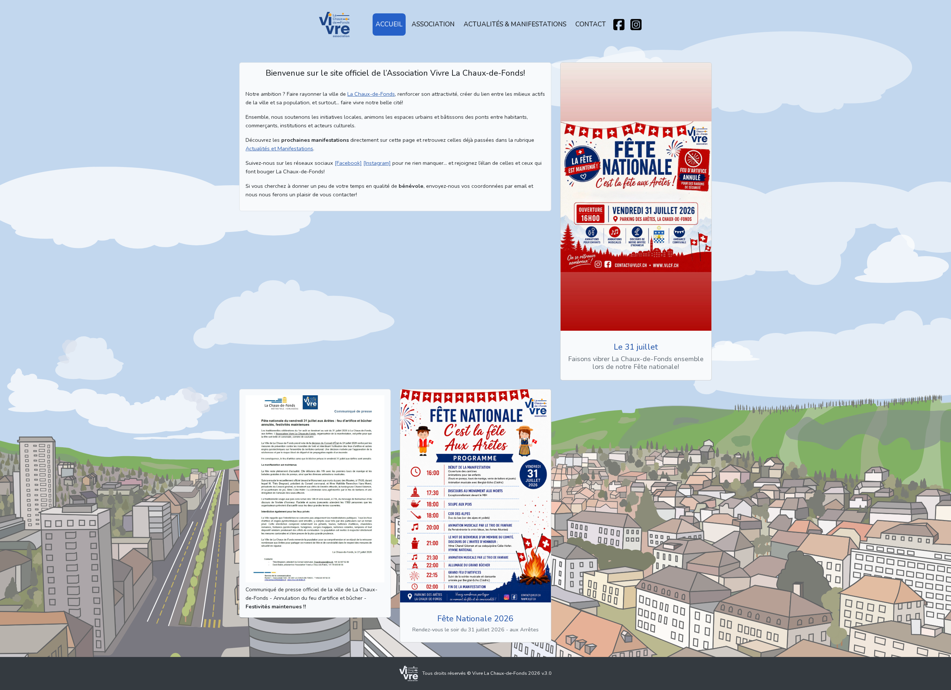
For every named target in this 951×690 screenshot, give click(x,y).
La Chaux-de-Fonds (371, 94)
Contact (590, 24)
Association (433, 24)
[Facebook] (348, 163)
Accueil (389, 24)
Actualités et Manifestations (279, 148)
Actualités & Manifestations (515, 24)
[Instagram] (377, 163)
